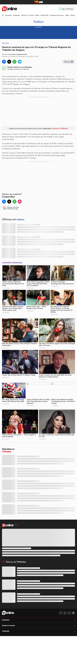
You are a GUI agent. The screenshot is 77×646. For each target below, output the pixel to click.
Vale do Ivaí (24, 15)
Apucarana (8, 15)
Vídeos (67, 15)
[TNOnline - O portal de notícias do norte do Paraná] (9, 9)
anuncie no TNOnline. (60, 128)
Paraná (31, 15)
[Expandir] (74, 631)
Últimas (72, 15)
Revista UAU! (45, 15)
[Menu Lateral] (3, 15)
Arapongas (16, 15)
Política (37, 15)
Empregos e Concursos (57, 15)
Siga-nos (67, 61)
